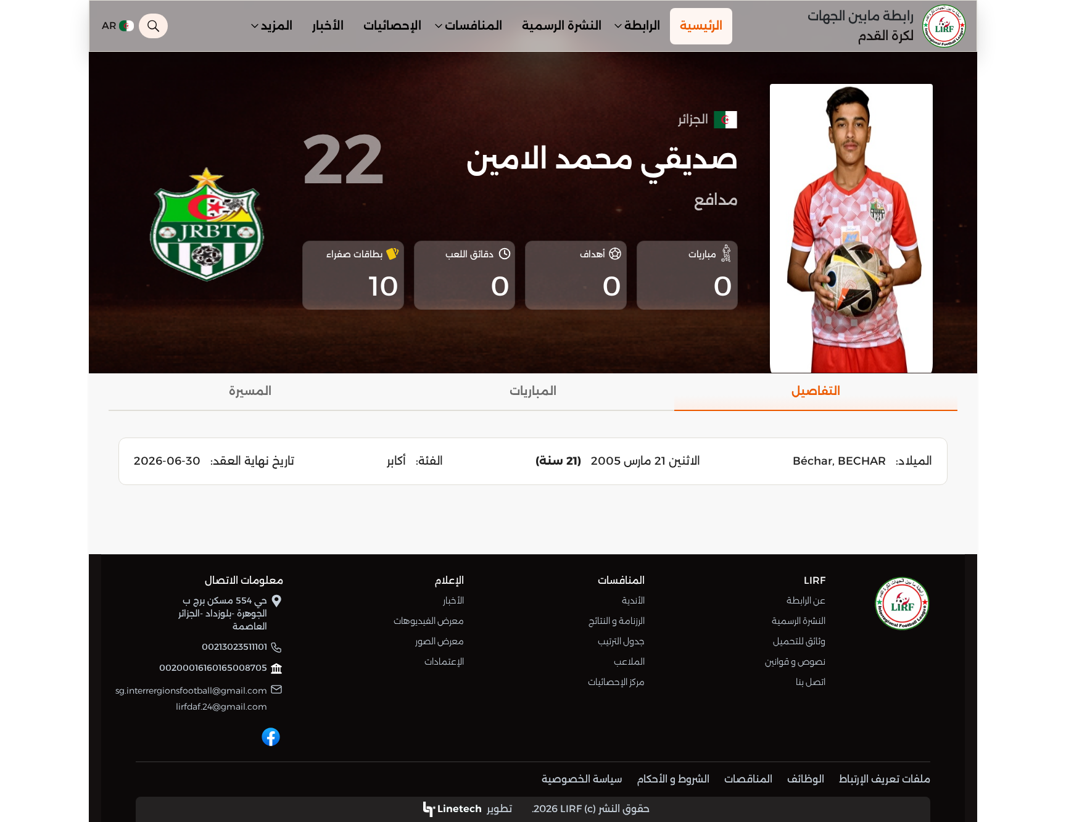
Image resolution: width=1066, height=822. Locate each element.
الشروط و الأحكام (673, 779)
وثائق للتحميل (799, 641)
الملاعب (629, 661)
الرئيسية (701, 26)
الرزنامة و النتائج (617, 620)
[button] (641, 26)
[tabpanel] (533, 461)
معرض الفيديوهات (429, 620)
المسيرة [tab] (250, 391)
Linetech (459, 809)
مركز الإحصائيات (616, 681)
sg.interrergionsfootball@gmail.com (191, 690)
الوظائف (805, 779)
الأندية (633, 600)
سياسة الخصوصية (582, 779)
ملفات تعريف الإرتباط (884, 779)
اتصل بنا (810, 681)
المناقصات (748, 779)
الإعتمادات (444, 661)
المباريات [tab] (533, 391)
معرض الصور (439, 641)
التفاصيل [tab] (815, 391)
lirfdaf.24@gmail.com (221, 706)
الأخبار (328, 26)
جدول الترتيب (621, 641)
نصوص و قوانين (795, 661)
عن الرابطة (806, 600)
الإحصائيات (392, 26)
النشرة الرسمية (561, 26)
